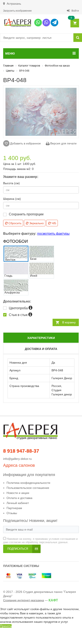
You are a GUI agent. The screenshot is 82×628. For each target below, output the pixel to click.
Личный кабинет (18, 503)
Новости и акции (18, 493)
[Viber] (46, 22)
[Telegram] (54, 22)
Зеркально (36, 223)
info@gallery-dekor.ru (17, 458)
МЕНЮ (10, 53)
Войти (75, 10)
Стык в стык (18, 315)
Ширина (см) (12, 198)
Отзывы (12, 513)
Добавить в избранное (25, 143)
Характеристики (41, 338)
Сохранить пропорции (26, 214)
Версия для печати (63, 143)
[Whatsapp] (38, 22)
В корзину (69, 322)
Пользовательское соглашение (28, 487)
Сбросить (14, 223)
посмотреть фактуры (53, 233)
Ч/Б (53, 223)
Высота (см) (11, 183)
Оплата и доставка (19, 498)
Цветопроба (19, 308)
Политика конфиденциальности (28, 482)
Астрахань (13, 3)
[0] (74, 23)
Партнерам (14, 508)
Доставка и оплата (41, 349)
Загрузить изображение (17, 10)
